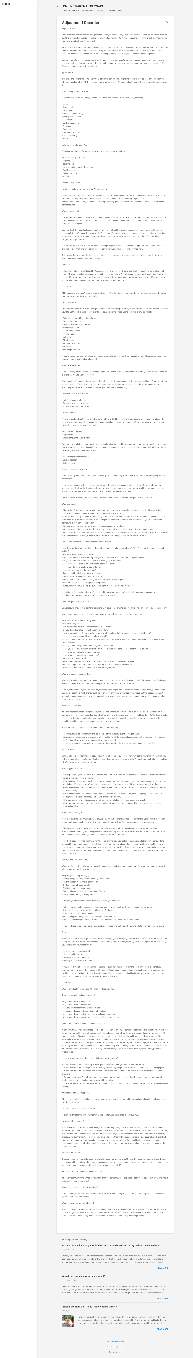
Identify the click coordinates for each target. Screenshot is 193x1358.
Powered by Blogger (115, 1342)
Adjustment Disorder (80, 22)
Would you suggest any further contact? (83, 1276)
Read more (162, 1268)
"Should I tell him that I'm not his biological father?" (90, 1306)
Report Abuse (115, 1352)
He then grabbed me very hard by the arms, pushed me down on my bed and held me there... (111, 1245)
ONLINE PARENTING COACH (84, 6)
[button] (166, 22)
